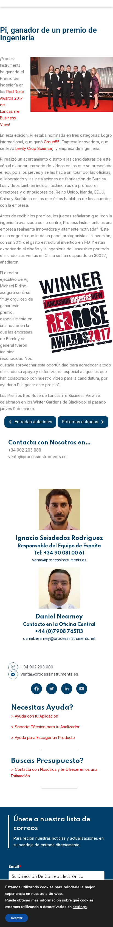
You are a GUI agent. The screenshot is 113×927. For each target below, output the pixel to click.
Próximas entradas (80, 421)
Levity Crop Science (33, 148)
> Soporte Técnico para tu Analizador (45, 726)
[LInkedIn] (66, 688)
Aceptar (16, 918)
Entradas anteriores (33, 421)
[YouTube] (81, 688)
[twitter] (51, 688)
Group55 (52, 141)
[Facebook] (36, 688)
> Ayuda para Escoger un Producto (43, 737)
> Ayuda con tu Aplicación (34, 716)
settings (80, 906)
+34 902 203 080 (37, 667)
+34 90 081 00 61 (64, 553)
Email (15, 866)
